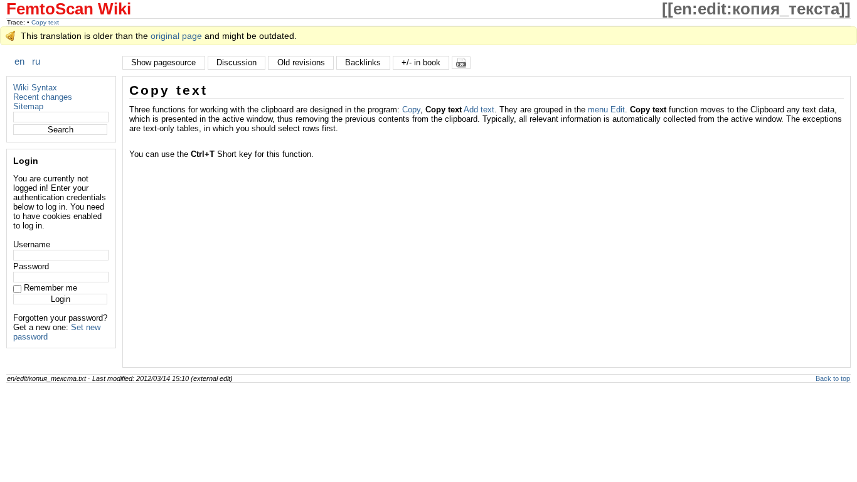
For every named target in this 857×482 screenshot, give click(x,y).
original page (176, 36)
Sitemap (28, 106)
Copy (411, 109)
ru (36, 61)
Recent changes (42, 97)
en (19, 61)
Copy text (45, 22)
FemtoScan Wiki (68, 9)
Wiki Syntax (35, 87)
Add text (479, 109)
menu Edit (606, 109)
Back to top (833, 378)
